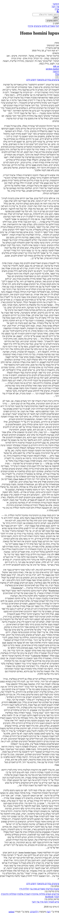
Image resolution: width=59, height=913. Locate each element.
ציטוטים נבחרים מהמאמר (48, 79)
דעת (49, 911)
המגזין (56, 896)
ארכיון (30, 26)
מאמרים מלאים (48, 26)
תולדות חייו (24, 889)
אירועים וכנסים (52, 894)
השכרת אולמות (24, 894)
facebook (49, 896)
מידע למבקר (53, 902)
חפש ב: (56, 23)
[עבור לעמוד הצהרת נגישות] (58, 11)
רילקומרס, (34, 911)
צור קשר (35, 902)
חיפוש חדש (31, 79)
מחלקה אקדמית (38, 894)
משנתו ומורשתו (52, 889)
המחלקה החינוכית (9, 894)
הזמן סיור (43, 902)
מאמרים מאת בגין (37, 889)
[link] (55, 6)
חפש (56, 17)
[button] (56, 4)
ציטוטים (37, 26)
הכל (57, 26)
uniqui (11, 911)
